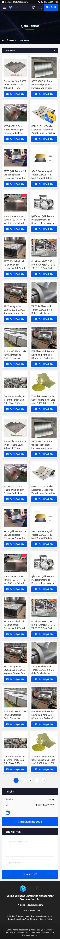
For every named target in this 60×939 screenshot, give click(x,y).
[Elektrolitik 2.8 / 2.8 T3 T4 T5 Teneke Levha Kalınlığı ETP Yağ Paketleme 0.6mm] (15, 68)
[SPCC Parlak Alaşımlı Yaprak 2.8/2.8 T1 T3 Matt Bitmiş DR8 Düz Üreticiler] (44, 158)
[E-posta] (8, 813)
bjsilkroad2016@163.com (16, 2)
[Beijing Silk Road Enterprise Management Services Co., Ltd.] (13, 7)
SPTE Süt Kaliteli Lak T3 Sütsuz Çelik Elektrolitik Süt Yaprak (14, 264)
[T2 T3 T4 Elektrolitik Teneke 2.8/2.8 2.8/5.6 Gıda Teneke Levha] (44, 293)
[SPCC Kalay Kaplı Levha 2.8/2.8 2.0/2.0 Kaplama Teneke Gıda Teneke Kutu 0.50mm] (15, 293)
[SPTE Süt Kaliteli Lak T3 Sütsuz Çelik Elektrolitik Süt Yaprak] (15, 248)
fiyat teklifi (51, 7)
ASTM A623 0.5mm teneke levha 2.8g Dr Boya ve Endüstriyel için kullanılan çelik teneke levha (14, 133)
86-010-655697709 (49, 2)
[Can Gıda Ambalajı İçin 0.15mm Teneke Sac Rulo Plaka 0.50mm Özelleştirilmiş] (15, 383)
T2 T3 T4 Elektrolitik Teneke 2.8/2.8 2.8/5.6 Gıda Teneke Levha (42, 309)
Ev (3, 40)
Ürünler (10, 40)
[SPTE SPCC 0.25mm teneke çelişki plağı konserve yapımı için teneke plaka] (44, 68)
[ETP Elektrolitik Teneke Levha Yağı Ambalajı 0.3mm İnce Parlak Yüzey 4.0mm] (44, 338)
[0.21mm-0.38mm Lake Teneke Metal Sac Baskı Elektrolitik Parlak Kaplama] (15, 338)
